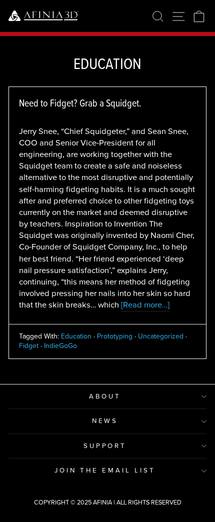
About (105, 396)
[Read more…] (145, 305)
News (105, 421)
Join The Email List (105, 470)
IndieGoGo (60, 345)
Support (105, 445)
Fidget (28, 345)
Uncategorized (161, 336)
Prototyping (114, 336)
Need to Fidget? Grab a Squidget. (80, 103)
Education (76, 336)
